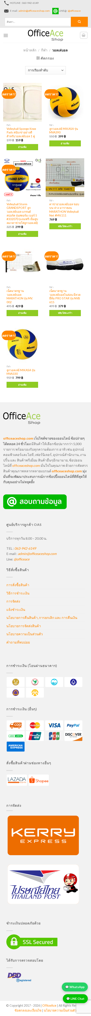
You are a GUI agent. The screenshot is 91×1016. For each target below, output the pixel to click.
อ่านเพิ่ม (22, 147)
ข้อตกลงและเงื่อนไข (28, 1010)
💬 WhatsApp (74, 986)
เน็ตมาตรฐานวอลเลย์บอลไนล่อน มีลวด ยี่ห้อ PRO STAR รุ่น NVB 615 (65, 296)
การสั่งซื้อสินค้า (17, 585)
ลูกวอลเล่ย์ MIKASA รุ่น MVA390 (63, 130)
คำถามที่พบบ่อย (18, 642)
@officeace (74, 10)
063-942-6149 (25, 548)
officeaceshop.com (26, 465)
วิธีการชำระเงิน (17, 593)
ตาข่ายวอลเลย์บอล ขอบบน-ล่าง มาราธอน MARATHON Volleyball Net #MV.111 (64, 209)
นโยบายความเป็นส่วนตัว (24, 634)
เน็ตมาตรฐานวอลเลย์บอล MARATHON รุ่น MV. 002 (20, 296)
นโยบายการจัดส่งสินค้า (23, 626)
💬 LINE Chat (75, 997)
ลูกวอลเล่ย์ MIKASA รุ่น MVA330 (21, 372)
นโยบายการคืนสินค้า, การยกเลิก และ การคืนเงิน (41, 618)
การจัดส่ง (13, 601)
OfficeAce (49, 1005)
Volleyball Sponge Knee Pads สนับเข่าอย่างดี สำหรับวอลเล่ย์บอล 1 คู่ (21, 132)
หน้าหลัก (29, 50)
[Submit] (79, 22)
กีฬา (44, 50)
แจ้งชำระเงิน (15, 609)
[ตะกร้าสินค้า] (84, 35)
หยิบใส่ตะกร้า (65, 226)
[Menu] (5, 35)
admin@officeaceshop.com (34, 10)
